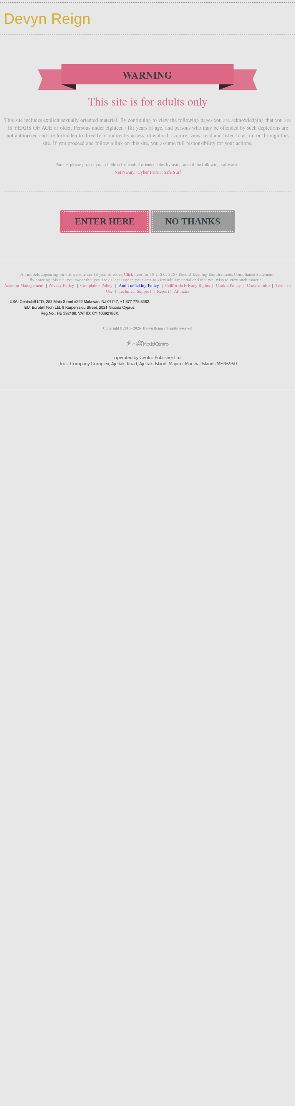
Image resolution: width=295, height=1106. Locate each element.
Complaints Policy (96, 285)
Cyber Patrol (149, 172)
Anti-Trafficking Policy (139, 285)
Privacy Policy (61, 285)
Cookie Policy (228, 285)
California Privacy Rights (187, 285)
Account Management (23, 285)
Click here (133, 274)
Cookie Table (258, 285)
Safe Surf (172, 172)
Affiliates (181, 291)
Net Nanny (124, 172)
